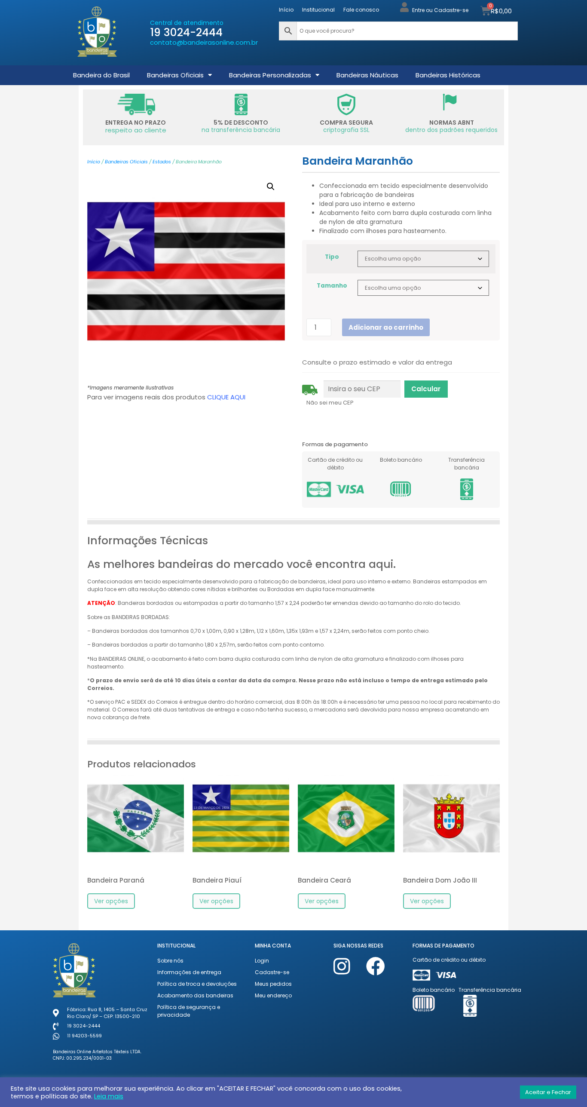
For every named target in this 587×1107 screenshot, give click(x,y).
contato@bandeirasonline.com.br (204, 42)
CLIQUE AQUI (226, 397)
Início (286, 9)
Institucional (318, 9)
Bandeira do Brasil (101, 75)
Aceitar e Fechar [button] (548, 1092)
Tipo (332, 257)
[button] (270, 186)
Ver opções (111, 901)
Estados (162, 161)
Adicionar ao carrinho (386, 327)
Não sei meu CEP (330, 403)
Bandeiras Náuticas (367, 75)
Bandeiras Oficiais (175, 75)
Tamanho (332, 286)
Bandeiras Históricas (448, 75)
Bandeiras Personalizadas (270, 75)
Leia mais (108, 1096)
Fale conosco (361, 9)
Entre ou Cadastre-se (440, 10)
